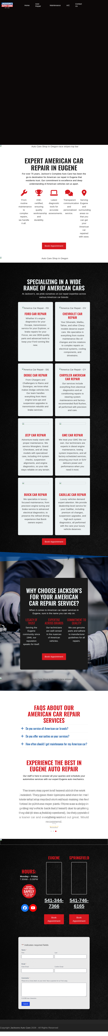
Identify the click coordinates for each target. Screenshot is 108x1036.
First (23, 953)
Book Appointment (54, 246)
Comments (26, 978)
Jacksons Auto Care (20, 1027)
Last (56, 953)
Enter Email (25, 967)
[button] (51, 831)
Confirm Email (59, 967)
